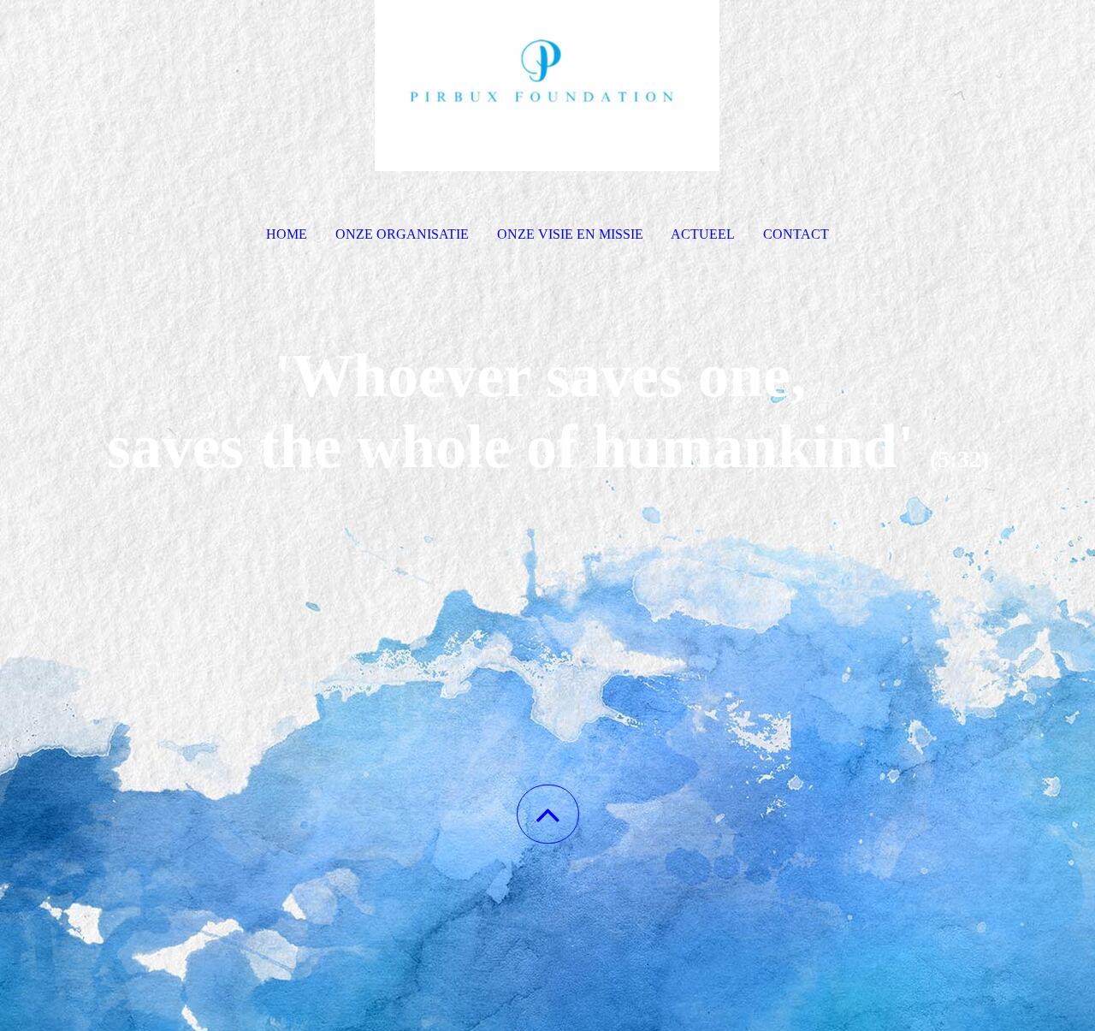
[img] (547, 85)
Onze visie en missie (570, 234)
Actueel (703, 234)
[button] (548, 814)
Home (286, 234)
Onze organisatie (402, 234)
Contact (796, 234)
